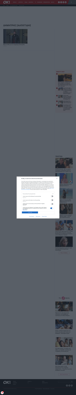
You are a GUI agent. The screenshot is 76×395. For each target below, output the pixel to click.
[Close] (57, 179)
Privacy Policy (44, 216)
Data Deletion (31, 216)
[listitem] (38, 193)
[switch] (51, 196)
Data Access (38, 216)
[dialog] (38, 197)
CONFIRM (30, 212)
